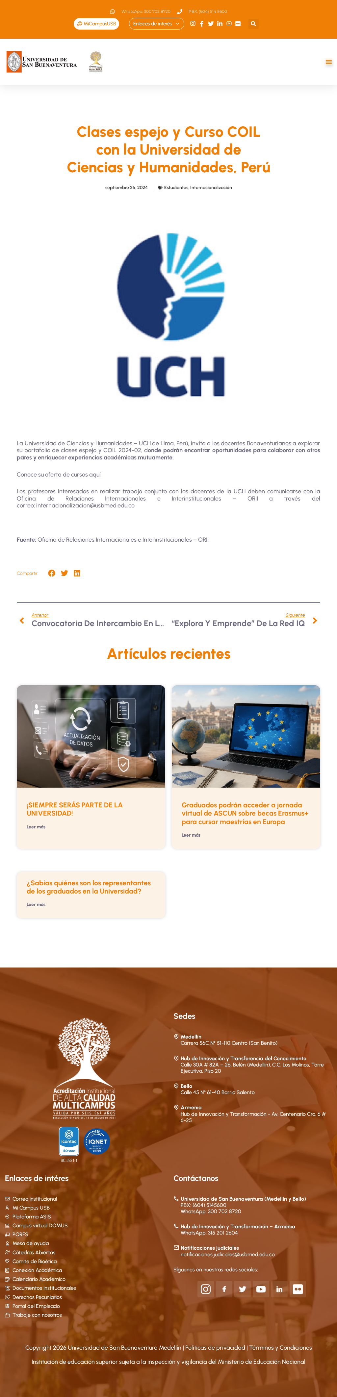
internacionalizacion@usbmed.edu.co (85, 505)
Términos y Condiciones (280, 1347)
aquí (95, 474)
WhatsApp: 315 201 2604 (209, 1233)
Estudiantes (176, 187)
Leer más (36, 827)
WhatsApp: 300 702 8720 (211, 1211)
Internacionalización (211, 187)
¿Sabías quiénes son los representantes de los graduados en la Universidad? (89, 887)
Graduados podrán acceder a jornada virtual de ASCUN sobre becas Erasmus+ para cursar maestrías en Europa (245, 813)
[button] (253, 24)
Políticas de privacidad (215, 1347)
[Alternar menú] (328, 62)
